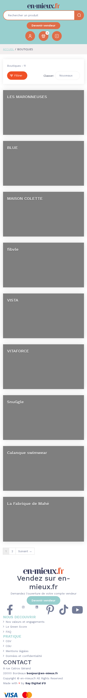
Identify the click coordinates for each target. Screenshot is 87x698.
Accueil (8, 49)
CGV (8, 641)
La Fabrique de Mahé (28, 503)
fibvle (12, 249)
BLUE (12, 147)
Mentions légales (17, 651)
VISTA (12, 300)
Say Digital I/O (35, 683)
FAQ (8, 631)
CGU (8, 646)
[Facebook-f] (10, 610)
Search (79, 15)
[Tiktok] (64, 610)
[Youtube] (77, 610)
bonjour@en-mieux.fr (42, 673)
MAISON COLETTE (25, 198)
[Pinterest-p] (50, 610)
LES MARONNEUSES (27, 96)
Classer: (49, 75)
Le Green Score (16, 626)
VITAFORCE (18, 351)
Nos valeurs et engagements (25, 621)
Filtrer (18, 75)
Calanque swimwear (27, 452)
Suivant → (25, 551)
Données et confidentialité (24, 656)
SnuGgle (15, 401)
